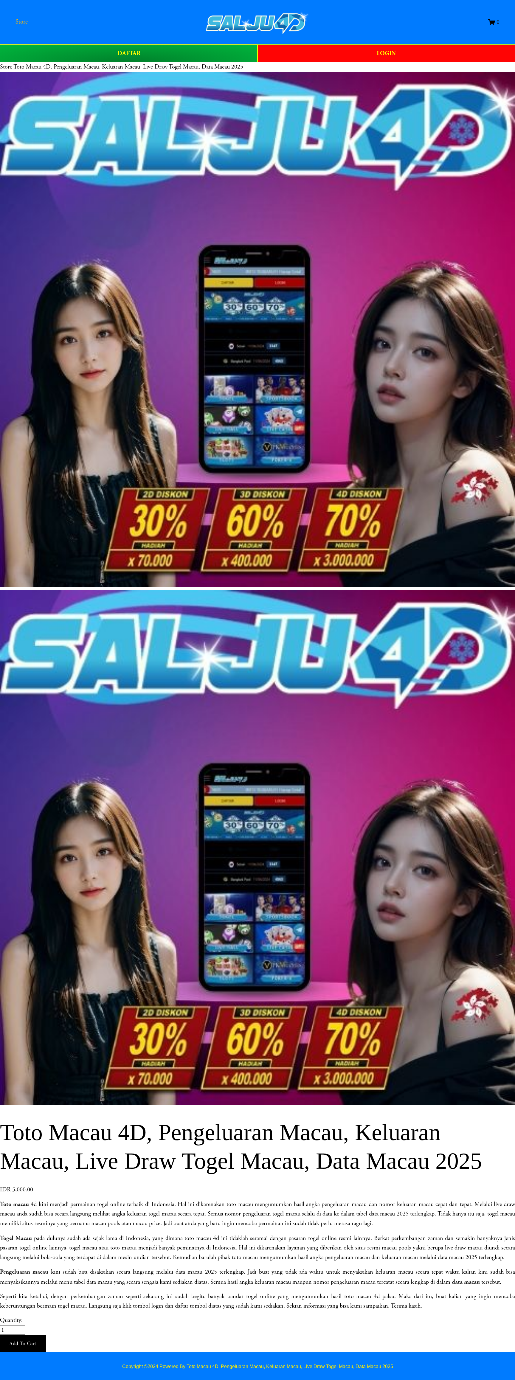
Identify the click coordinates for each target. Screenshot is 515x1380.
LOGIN (386, 53)
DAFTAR (128, 53)
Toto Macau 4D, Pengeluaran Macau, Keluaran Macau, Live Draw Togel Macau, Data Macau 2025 (128, 67)
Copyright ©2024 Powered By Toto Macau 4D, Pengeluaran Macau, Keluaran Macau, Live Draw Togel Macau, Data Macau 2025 (257, 1366)
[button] (23, 1343)
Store (6, 67)
